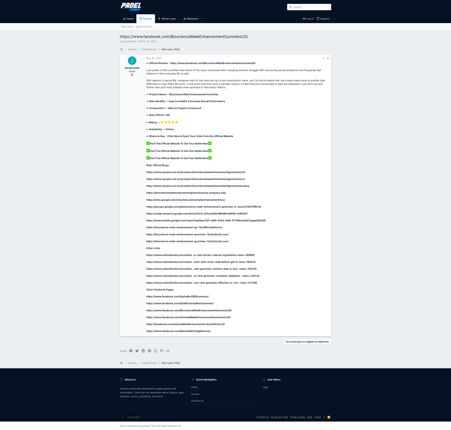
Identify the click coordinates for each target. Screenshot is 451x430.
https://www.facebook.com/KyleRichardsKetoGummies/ (180, 303)
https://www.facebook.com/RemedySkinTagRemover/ (178, 330)
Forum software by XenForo (151, 426)
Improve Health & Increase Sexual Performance (197, 101)
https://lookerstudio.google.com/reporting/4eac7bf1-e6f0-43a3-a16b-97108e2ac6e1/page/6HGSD (206, 220)
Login (265, 387)
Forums (195, 394)
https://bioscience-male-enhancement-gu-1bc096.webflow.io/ (184, 227)
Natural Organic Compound (184, 108)
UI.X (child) (134, 417)
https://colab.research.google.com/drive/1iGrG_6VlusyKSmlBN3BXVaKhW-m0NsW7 (197, 213)
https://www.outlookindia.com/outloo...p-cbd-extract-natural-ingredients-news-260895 (200, 254)
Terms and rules (279, 417)
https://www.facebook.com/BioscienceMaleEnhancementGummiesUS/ (212, 63)
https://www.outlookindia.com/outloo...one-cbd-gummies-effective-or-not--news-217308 (201, 282)
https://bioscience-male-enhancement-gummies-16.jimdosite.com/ (187, 234)
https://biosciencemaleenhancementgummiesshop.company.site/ (186, 192)
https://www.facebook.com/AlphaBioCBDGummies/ (177, 296)
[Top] (324, 417)
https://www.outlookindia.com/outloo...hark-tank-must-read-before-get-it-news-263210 (200, 261)
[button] (178, 19)
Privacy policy (297, 417)
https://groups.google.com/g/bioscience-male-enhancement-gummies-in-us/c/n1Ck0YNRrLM (203, 206)
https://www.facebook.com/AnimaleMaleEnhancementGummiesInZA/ (188, 317)
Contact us (197, 400)
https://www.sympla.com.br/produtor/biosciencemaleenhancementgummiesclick (195, 172)
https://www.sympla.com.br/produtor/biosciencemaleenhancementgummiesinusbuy (197, 185)
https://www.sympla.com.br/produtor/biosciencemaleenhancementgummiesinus (195, 178)
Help (309, 417)
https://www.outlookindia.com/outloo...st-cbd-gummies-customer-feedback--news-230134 (202, 275)
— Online (168, 129)
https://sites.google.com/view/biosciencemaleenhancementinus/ (185, 199)
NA (168, 114)
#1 (328, 58)
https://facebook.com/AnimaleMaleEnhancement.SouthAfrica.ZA (185, 324)
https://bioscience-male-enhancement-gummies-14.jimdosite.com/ (187, 241)
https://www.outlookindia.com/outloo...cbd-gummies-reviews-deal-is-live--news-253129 (201, 268)
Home (194, 387)
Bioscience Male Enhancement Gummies (193, 94)
